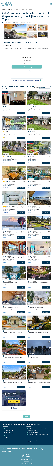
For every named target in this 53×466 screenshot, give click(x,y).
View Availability (20, 137)
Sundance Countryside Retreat (9, 182)
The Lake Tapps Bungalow (33, 133)
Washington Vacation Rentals (9, 433)
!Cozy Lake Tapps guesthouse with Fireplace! (12, 332)
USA (13, 9)
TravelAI (26, 461)
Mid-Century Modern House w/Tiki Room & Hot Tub (38, 182)
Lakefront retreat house (33, 357)
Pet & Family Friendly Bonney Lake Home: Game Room (38, 440)
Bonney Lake (29, 9)
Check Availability (26, 67)
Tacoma (23, 9)
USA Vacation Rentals (9, 436)
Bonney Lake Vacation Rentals (9, 429)
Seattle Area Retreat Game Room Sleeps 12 (12, 382)
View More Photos (9, 37)
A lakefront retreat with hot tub (10, 282)
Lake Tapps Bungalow (32, 108)
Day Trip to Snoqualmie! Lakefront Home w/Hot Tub (14, 133)
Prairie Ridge (8, 135)
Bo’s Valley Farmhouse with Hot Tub (10, 307)
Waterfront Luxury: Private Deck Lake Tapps (12, 357)
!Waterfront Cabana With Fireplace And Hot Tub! (13, 257)
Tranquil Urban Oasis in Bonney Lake (35, 307)
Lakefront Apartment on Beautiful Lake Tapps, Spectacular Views (38, 429)
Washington (17, 9)
